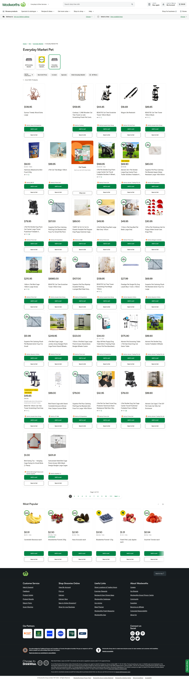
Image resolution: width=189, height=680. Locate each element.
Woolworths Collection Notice (123, 678)
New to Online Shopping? (67, 603)
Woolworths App (100, 615)
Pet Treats (82, 167)
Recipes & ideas (46, 11)
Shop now (82, 193)
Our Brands (134, 591)
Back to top (159, 573)
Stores (184, 11)
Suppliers (133, 603)
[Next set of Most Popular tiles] (163, 504)
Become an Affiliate (137, 607)
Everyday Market (38, 44)
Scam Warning (28, 607)
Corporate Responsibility (138, 611)
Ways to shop (78, 11)
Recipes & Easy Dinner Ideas (104, 595)
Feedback (26, 591)
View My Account (65, 587)
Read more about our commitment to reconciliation (42, 653)
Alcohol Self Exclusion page (123, 672)
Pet (30, 44)
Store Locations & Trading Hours (105, 587)
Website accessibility (107, 651)
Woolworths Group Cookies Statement (103, 678)
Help (90, 11)
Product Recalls (28, 599)
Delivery (61, 595)
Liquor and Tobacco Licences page (117, 668)
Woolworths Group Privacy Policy (82, 678)
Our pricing (98, 603)
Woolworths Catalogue (102, 599)
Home (25, 44)
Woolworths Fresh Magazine (104, 611)
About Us (133, 615)
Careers (133, 587)
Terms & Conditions (138, 678)
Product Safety (28, 595)
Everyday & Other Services (39, 4)
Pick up (61, 591)
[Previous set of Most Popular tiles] (158, 504)
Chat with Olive (187, 666)
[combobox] (99, 4)
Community (134, 599)
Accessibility (148, 678)
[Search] (132, 4)
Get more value (63, 11)
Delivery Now (63, 599)
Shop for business (168, 11)
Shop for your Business (67, 607)
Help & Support (28, 587)
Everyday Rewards (100, 591)
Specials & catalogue (28, 11)
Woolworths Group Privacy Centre (142, 595)
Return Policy (27, 603)
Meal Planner (99, 607)
